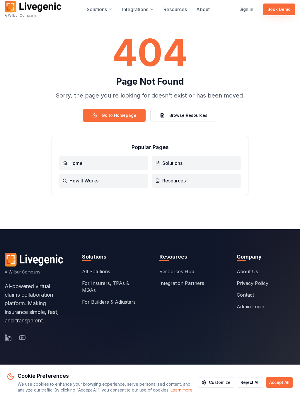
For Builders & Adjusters (109, 302)
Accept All (279, 382)
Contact (245, 295)
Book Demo (279, 9)
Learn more (181, 389)
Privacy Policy (252, 283)
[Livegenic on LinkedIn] (8, 337)
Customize (220, 382)
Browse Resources (188, 115)
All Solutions (96, 271)
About (203, 9)
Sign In (246, 9)
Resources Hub (176, 271)
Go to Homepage (119, 115)
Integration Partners (181, 283)
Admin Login (250, 307)
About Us (247, 271)
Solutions (97, 9)
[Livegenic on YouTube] (22, 337)
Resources (175, 9)
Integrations (135, 9)
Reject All (250, 382)
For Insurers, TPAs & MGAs (105, 286)
